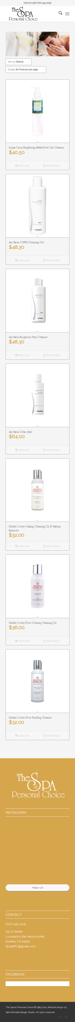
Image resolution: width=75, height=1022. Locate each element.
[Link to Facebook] (60, 1017)
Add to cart (24, 165)
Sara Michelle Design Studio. (20, 1012)
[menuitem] (58, 14)
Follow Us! (37, 887)
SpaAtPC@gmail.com (21, 946)
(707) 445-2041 (44, 3)
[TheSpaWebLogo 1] (31, 14)
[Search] (58, 14)
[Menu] (67, 14)
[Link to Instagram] (66, 1017)
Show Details (52, 165)
